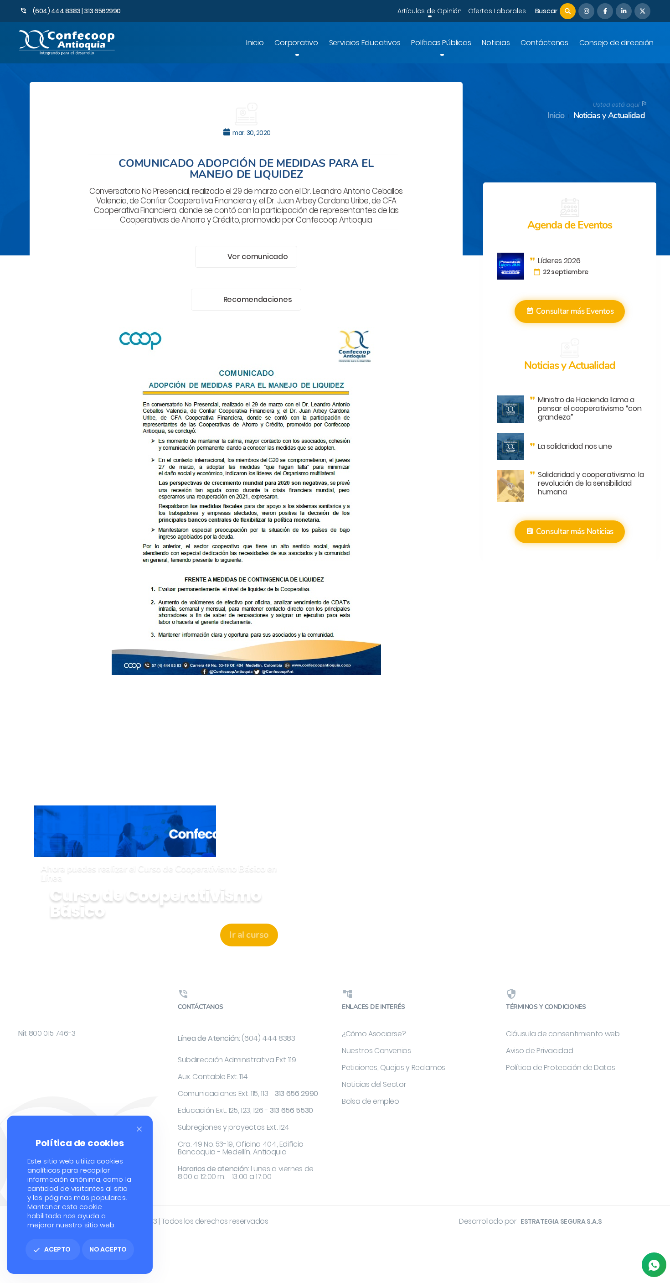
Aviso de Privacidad (539, 1050)
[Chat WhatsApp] (654, 1264)
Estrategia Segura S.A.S (561, 1221)
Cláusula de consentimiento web (563, 1034)
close (139, 1129)
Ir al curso (249, 935)
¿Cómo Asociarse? (374, 1034)
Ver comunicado (257, 256)
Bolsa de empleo (370, 1101)
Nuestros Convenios (376, 1050)
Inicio (556, 115)
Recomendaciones (257, 299)
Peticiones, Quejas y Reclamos (393, 1067)
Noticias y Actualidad (609, 115)
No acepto (108, 1249)
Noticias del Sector (374, 1084)
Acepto (52, 1249)
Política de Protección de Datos (560, 1067)
